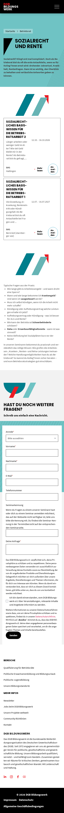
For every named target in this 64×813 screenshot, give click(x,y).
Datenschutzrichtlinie (45, 616)
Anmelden (53, 169)
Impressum (10, 800)
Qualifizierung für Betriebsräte (19, 667)
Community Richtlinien (15, 718)
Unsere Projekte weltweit (16, 712)
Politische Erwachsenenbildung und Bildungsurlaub (29, 673)
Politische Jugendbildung (16, 679)
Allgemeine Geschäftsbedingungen (24, 806)
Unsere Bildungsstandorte (17, 685)
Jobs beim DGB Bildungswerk (18, 706)
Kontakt (7, 724)
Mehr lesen (40, 169)
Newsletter (9, 700)
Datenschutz (26, 800)
